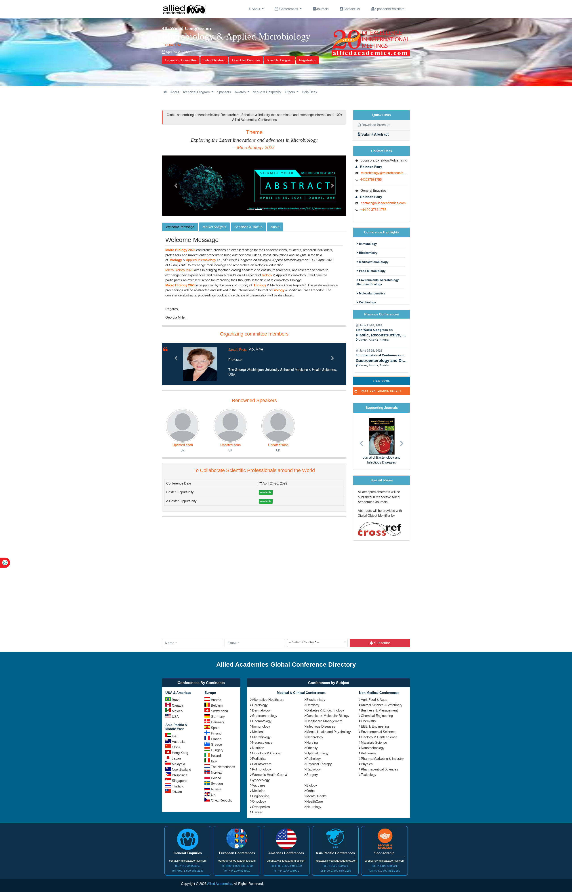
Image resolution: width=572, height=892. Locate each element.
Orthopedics (261, 807)
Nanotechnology (373, 748)
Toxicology (368, 775)
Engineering (260, 796)
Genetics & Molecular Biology (327, 716)
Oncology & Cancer (266, 753)
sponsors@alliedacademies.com (384, 860)
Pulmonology (261, 769)
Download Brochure (246, 60)
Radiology (313, 769)
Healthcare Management (324, 721)
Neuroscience (262, 742)
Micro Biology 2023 (179, 270)
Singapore (179, 781)
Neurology (313, 807)
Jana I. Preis (237, 349)
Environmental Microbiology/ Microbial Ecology (378, 282)
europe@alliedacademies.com (237, 860)
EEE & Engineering (375, 726)
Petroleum (368, 753)
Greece (216, 744)
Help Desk (309, 92)
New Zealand (181, 769)
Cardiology (260, 705)
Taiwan (177, 792)
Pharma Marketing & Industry (382, 758)
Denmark (218, 722)
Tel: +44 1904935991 (188, 865)
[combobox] (317, 643)
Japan (176, 758)
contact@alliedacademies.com (383, 203)
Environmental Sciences (378, 732)
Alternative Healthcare (268, 699)
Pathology (313, 758)
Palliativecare (261, 764)
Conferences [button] (288, 9)
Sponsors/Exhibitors (389, 9)
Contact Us (351, 9)
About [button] (256, 9)
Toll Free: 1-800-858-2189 (188, 870)
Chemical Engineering (377, 716)
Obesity (312, 748)
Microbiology (261, 737)
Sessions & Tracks (248, 227)
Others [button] (290, 92)
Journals (322, 9)
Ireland (216, 756)
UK (213, 795)
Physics (367, 764)
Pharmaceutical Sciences (379, 769)
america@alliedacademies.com (286, 860)
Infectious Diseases (320, 726)
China (176, 747)
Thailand (178, 786)
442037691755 (371, 179)
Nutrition (258, 748)
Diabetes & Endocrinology (325, 710)
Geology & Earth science (379, 737)
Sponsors (224, 92)
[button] (176, 185)
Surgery (312, 775)
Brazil (176, 700)
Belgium (217, 705)
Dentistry (313, 705)
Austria (216, 700)
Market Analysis (214, 227)
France (216, 739)
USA (175, 716)
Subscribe (381, 643)
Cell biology (367, 302)
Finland (216, 733)
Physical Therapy (319, 764)
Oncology (259, 801)
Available (265, 492)
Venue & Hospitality (267, 92)
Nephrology (314, 737)
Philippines (179, 775)
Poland (216, 778)
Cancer (257, 812)
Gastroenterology (264, 716)
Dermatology (261, 710)
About (174, 92)
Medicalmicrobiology (373, 262)
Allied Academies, (220, 884)
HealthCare (314, 801)
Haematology (261, 721)
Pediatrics (259, 758)
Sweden (217, 783)
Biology (311, 785)
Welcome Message (180, 227)
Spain (215, 728)
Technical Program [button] (197, 92)
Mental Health (316, 796)
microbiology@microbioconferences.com (391, 173)
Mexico (177, 711)
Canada (177, 705)
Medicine (258, 791)
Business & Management (379, 710)
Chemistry (368, 721)
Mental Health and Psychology (328, 732)
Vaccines (258, 785)
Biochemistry (367, 252)
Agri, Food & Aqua (374, 699)
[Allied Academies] (184, 9)
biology (267, 275)
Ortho (310, 791)
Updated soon (182, 445)
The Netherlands (223, 767)
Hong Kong (180, 753)
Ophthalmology (317, 753)
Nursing (312, 742)
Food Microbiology (371, 271)
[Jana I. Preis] (200, 363)
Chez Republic (221, 800)
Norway (216, 772)
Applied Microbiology (201, 260)
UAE (175, 736)
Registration (307, 60)
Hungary (217, 750)
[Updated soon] (182, 426)
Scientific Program (279, 60)
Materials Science (374, 742)
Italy (214, 761)
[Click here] (165, 92)
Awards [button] (241, 92)
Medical (257, 732)
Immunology (367, 244)
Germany (218, 716)
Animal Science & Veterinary (381, 705)
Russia (216, 789)
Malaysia (178, 764)
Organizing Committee (181, 60)
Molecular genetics (371, 293)
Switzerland (219, 711)
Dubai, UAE (173, 45)
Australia (178, 741)
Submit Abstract (214, 60)
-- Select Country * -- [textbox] (304, 642)
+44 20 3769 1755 (373, 210)
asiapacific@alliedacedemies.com (336, 860)
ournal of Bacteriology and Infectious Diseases (381, 459)
